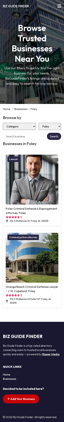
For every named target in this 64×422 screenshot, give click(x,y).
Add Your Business (22, 399)
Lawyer (13, 159)
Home (6, 109)
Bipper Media (51, 354)
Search (54, 136)
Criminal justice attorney (23, 237)
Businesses (21, 109)
